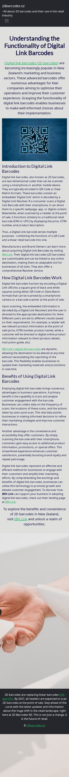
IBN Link (7, 254)
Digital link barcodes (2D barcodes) (32, 63)
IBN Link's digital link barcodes (21, 349)
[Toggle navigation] (6, 20)
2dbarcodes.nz (13, 6)
